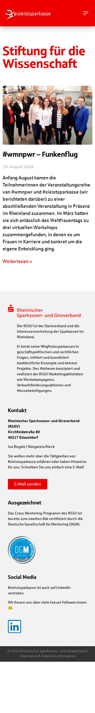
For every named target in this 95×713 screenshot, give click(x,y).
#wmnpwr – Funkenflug (40, 154)
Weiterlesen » (17, 261)
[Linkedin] (14, 626)
